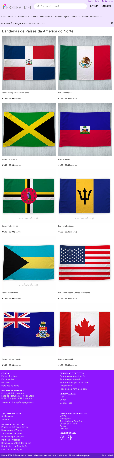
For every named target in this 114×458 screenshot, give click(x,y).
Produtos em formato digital (73, 389)
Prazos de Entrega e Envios (14, 427)
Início (3, 16)
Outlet (63, 399)
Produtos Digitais (61, 16)
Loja (62, 396)
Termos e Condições (11, 433)
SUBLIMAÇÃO (7, 23)
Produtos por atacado (70, 379)
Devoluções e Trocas (11, 430)
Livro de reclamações (11, 449)
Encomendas (7, 379)
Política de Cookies (10, 439)
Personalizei (107, 455)
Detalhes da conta (10, 385)
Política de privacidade (12, 436)
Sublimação (7, 416)
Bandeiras (22, 16)
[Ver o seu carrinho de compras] (112, 23)
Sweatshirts (45, 16)
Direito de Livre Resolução (14, 446)
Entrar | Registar (100, 5)
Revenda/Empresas (90, 16)
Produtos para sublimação (72, 376)
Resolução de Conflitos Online (16, 443)
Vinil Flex (5, 419)
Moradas (5, 382)
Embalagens (66, 385)
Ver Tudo (41, 23)
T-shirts (34, 16)
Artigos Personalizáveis (25, 23)
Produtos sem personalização (74, 382)
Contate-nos (66, 403)
